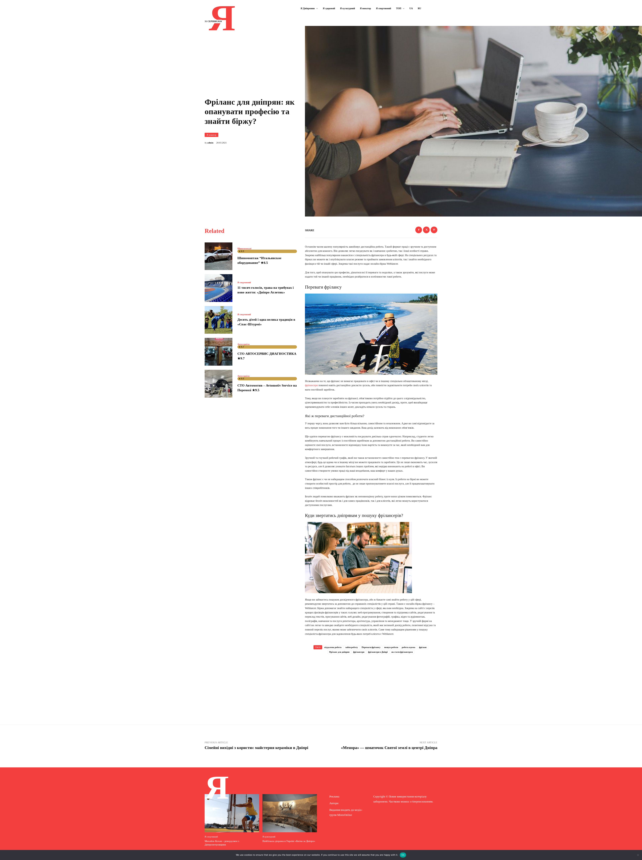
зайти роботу (351, 647)
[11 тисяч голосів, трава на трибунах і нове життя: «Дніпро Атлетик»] (218, 288)
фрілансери (311, 385)
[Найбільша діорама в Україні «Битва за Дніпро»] (289, 813)
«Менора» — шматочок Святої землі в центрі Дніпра (389, 747)
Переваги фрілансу (371, 647)
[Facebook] (418, 230)
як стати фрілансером (402, 652)
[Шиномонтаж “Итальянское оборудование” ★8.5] (218, 256)
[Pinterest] (434, 230)
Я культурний (268, 837)
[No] (637, 855)
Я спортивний (244, 282)
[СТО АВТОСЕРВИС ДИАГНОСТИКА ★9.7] (218, 352)
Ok (402, 854)
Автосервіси (243, 344)
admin (210, 143)
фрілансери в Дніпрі (378, 652)
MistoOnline (344, 815)
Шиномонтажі (244, 248)
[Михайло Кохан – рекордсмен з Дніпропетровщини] (232, 813)
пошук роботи (391, 647)
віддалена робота (333, 647)
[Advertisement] (371, 684)
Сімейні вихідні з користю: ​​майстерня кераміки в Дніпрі (256, 747)
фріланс (423, 647)
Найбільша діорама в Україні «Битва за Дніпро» (288, 841)
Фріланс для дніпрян (339, 652)
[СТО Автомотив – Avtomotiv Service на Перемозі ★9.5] (218, 384)
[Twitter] (426, 230)
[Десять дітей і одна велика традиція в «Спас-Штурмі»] (218, 320)
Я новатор (211, 135)
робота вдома (408, 647)
